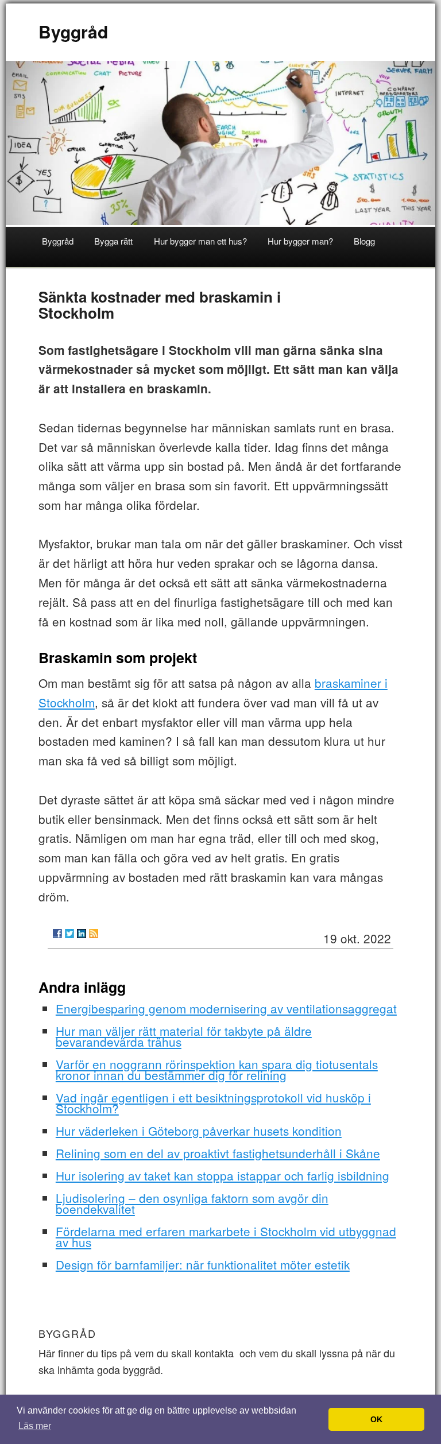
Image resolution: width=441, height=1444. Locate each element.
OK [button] (376, 1419)
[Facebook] (57, 933)
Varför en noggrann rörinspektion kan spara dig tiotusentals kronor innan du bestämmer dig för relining (217, 1069)
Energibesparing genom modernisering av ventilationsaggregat (226, 1008)
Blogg (364, 241)
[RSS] (93, 933)
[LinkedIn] (81, 933)
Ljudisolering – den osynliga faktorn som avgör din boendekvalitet (192, 1203)
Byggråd (73, 31)
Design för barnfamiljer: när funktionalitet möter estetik (203, 1264)
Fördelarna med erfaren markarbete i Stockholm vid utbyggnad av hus (226, 1236)
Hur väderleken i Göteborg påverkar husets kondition (199, 1130)
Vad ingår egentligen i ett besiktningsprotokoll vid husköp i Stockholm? (213, 1103)
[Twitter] (69, 933)
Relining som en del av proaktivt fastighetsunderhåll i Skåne (218, 1153)
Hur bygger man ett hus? (200, 241)
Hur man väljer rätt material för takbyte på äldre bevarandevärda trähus (184, 1036)
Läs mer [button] (34, 1426)
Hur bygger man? (300, 241)
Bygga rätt (113, 241)
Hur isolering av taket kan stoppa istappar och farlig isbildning (222, 1175)
